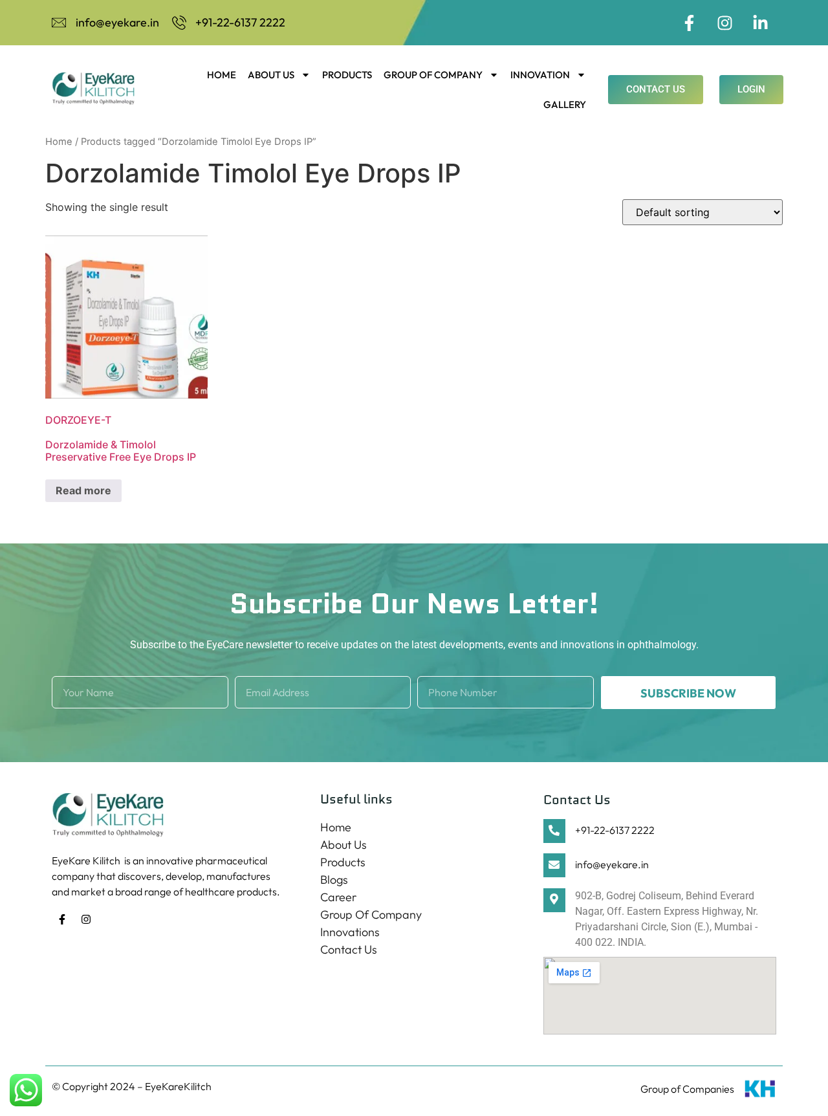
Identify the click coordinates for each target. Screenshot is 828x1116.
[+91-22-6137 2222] (554, 831)
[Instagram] (724, 22)
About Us (271, 75)
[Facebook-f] (689, 22)
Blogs (334, 879)
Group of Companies (687, 1088)
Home (221, 75)
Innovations (350, 932)
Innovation (540, 75)
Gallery (564, 104)
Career (338, 897)
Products (347, 75)
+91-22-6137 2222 (615, 830)
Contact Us (348, 949)
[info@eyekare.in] (554, 865)
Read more (83, 490)
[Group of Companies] (760, 1091)
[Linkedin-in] (760, 22)
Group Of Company (433, 75)
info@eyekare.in (612, 864)
